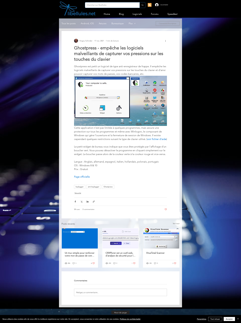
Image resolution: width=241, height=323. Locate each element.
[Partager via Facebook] (75, 201)
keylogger (80, 187)
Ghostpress (108, 187)
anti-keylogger (93, 187)
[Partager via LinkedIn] (87, 201)
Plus (131, 23)
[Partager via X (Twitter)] (81, 201)
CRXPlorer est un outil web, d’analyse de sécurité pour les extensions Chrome (120, 254)
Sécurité (78, 193)
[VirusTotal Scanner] (161, 238)
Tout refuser (215, 319)
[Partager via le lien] (94, 201)
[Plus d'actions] (165, 40)
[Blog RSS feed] (150, 5)
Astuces (102, 23)
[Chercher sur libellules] (142, 5)
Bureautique (117, 23)
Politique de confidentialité (130, 319)
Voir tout (176, 223)
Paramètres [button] (201, 319)
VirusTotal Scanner (155, 253)
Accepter (229, 319)
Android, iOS (87, 23)
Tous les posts (69, 23)
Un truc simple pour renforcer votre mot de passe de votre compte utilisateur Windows (79, 254)
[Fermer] (237, 319)
